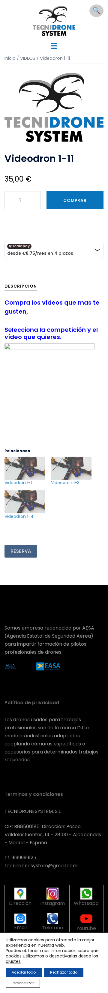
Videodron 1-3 (65, 483)
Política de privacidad (31, 702)
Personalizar (23, 983)
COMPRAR (75, 200)
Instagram (52, 903)
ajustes (13, 961)
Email (20, 927)
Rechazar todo (63, 972)
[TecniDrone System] (54, 20)
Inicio (10, 58)
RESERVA (20, 551)
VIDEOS (27, 58)
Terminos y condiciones (33, 794)
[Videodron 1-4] (24, 501)
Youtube (86, 928)
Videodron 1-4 (19, 516)
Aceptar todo (24, 972)
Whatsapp (86, 903)
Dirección (20, 903)
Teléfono (52, 927)
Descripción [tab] (20, 286)
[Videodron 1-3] (71, 468)
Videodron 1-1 (18, 483)
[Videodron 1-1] (24, 468)
